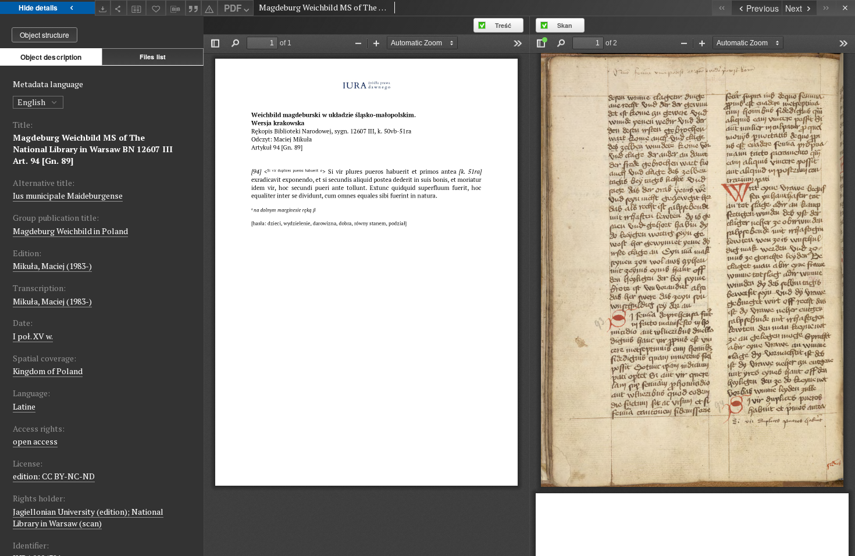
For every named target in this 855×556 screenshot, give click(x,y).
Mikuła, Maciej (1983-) (52, 265)
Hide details (38, 7)
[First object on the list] (721, 8)
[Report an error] (209, 8)
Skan (564, 25)
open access (35, 441)
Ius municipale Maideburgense (68, 195)
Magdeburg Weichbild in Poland (70, 230)
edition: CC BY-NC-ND (54, 476)
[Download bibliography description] (176, 8)
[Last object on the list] (826, 8)
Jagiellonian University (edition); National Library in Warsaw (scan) (88, 517)
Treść (503, 25)
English (32, 101)
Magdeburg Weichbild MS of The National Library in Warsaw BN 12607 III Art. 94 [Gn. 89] (93, 149)
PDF (232, 8)
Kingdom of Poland (48, 370)
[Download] (103, 8)
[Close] (845, 8)
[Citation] (194, 8)
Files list (153, 56)
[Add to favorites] (156, 8)
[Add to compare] (137, 8)
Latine (24, 406)
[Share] (119, 8)
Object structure (44, 35)
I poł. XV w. (33, 336)
